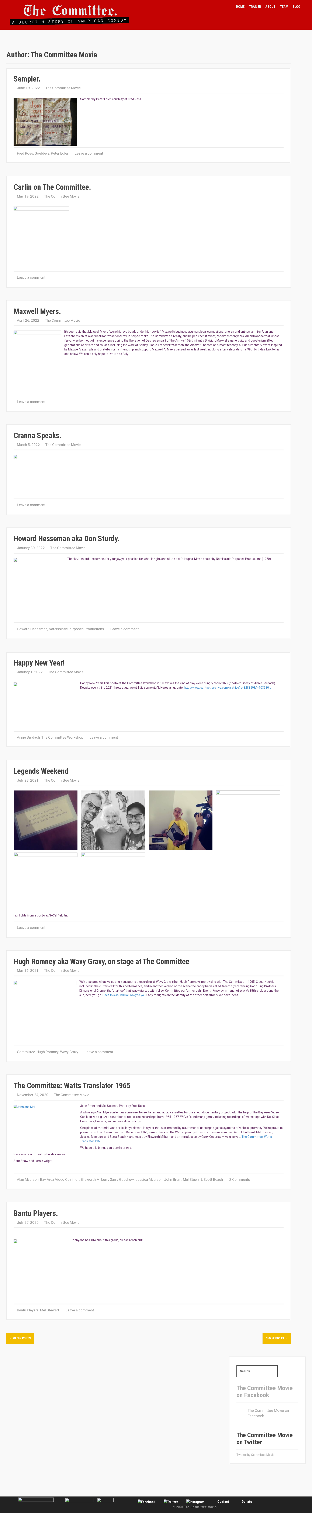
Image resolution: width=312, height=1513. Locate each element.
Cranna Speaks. (37, 435)
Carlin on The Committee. (52, 187)
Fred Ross (25, 153)
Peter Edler (59, 153)
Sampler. (27, 79)
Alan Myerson (28, 1179)
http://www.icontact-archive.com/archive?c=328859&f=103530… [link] (227, 687)
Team (284, 7)
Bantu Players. (36, 1213)
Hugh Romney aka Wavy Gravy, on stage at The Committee (101, 961)
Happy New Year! (39, 663)
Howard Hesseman (32, 629)
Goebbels (42, 153)
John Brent (172, 1179)
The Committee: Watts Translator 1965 (72, 1085)
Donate (247, 1502)
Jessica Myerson (149, 1179)
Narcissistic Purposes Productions (76, 629)
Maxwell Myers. (37, 311)
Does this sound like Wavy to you (124, 995)
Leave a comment (89, 153)
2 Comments (239, 1179)
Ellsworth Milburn (94, 1179)
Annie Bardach (28, 737)
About (270, 7)
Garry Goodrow (122, 1179)
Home (240, 7)
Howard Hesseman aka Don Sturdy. (66, 538)
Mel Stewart (192, 1179)
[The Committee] (69, 14)
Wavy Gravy (69, 1052)
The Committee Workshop (62, 737)
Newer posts (277, 1338)
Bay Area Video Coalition (59, 1179)
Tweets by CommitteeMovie (255, 1454)
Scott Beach (213, 1179)
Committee (26, 1052)
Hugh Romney (48, 1052)
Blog (296, 7)
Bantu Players (28, 1310)
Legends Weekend (41, 771)
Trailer (255, 7)
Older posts (20, 1338)
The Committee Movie (63, 88)
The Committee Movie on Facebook (264, 1391)
